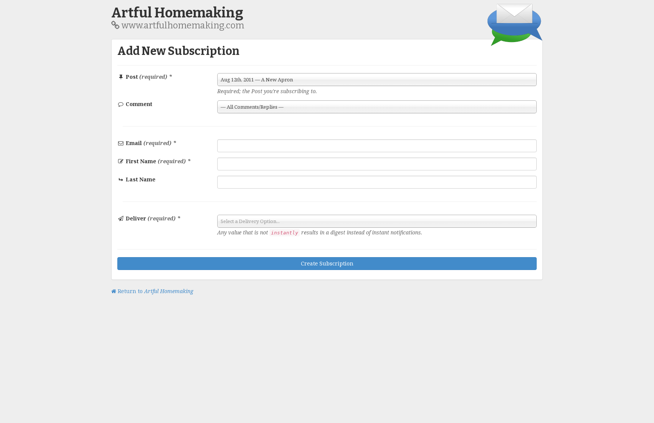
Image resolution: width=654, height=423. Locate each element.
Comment (138, 104)
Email (150, 143)
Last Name (140, 179)
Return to (154, 291)
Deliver (152, 218)
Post (148, 76)
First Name (157, 161)
